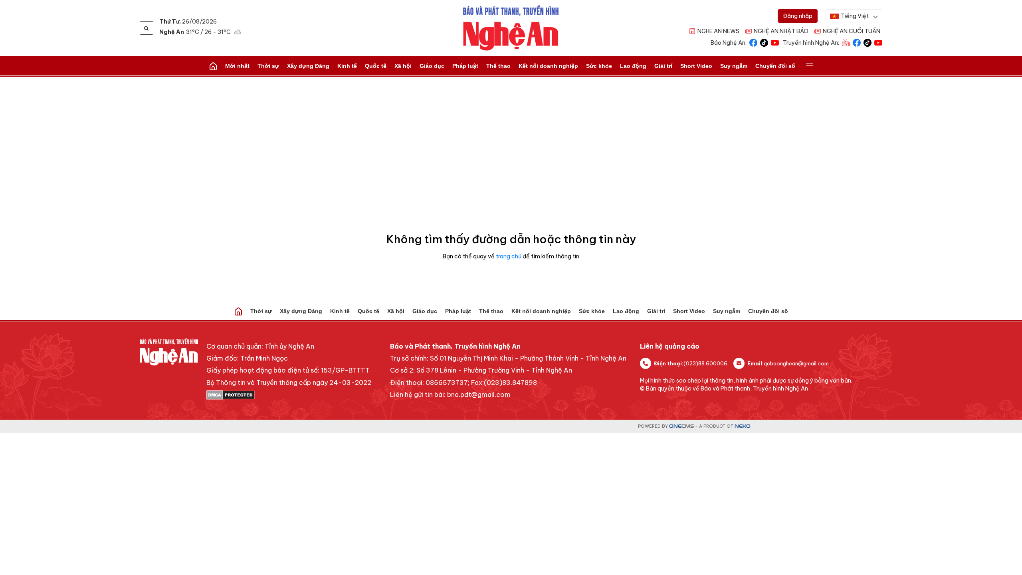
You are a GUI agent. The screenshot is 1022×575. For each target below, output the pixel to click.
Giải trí (663, 66)
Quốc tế (375, 66)
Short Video (696, 66)
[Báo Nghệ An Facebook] (753, 42)
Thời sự (268, 66)
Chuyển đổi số (775, 66)
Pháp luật (465, 66)
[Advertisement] (511, 136)
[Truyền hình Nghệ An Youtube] (878, 42)
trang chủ (508, 256)
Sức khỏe (599, 66)
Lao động (633, 66)
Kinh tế (347, 66)
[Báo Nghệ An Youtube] (775, 42)
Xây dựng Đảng (308, 66)
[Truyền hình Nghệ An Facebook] (857, 42)
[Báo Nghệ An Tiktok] (764, 42)
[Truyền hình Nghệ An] (846, 42)
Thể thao (498, 66)
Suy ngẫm (733, 66)
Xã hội (403, 66)
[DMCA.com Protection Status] (288, 395)
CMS (681, 426)
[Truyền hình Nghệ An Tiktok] (867, 42)
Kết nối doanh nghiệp (548, 66)
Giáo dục (432, 66)
